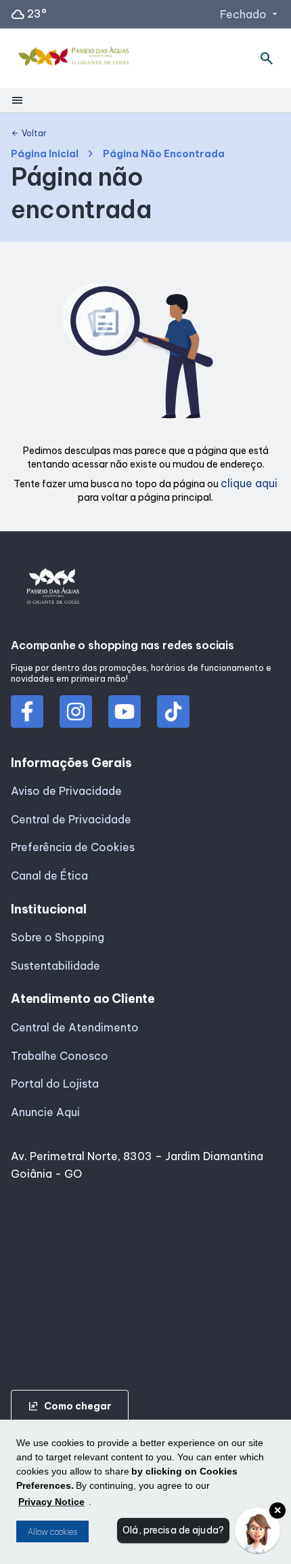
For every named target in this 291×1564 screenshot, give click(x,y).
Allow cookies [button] (52, 1532)
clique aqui (249, 483)
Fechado (250, 14)
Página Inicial (45, 154)
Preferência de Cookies (73, 847)
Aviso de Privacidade (66, 791)
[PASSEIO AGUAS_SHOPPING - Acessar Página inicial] (75, 59)
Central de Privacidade (71, 819)
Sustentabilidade (55, 965)
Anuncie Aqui (45, 1112)
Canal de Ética (49, 875)
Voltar (29, 133)
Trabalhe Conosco (59, 1056)
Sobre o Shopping (57, 937)
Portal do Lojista (55, 1083)
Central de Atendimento (75, 1027)
